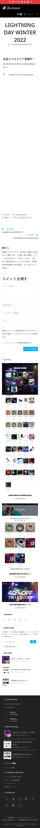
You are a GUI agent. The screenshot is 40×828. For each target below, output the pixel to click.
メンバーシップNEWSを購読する (18, 342)
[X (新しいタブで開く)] (9, 2)
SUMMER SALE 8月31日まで (20, 574)
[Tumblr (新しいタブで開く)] (24, 2)
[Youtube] (13, 805)
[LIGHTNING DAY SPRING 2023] (6, 670)
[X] (7, 799)
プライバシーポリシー (24, 817)
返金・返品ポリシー (10, 820)
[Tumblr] (7, 805)
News (7, 215)
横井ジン (8, 218)
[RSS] (20, 805)
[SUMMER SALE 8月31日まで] (6, 681)
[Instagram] (20, 799)
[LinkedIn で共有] (20, 619)
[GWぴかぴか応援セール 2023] (6, 660)
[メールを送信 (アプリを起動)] (30, 2)
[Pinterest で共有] (15, 619)
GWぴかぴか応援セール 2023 (20, 659)
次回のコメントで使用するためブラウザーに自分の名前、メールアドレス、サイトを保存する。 (20, 333)
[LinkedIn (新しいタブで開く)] (21, 2)
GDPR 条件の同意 (10, 647)
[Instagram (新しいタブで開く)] (18, 2)
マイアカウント (11, 783)
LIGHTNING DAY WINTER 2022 (22, 45)
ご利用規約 (10, 817)
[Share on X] (4, 619)
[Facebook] (13, 799)
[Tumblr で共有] (25, 619)
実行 (33, 642)
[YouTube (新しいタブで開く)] (27, 2)
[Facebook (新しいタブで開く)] (13, 2)
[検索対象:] (36, 14)
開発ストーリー (11, 787)
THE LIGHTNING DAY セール (20, 604)
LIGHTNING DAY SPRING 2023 (20, 495)
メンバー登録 (10, 768)
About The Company (13, 704)
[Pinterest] (33, 799)
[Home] (9, 45)
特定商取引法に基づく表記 (28, 820)
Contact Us (10, 707)
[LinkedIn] (26, 799)
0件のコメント (24, 661)
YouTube (13, 721)
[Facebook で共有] (9, 619)
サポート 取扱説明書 (12, 780)
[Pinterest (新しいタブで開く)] (16, 2)
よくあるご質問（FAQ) (13, 777)
